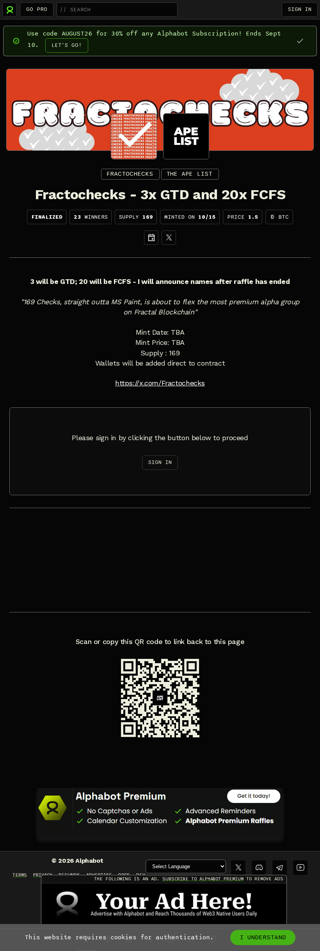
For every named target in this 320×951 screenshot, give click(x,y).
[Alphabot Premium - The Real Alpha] (160, 808)
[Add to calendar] (151, 237)
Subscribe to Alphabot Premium (203, 878)
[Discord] (259, 867)
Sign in (299, 9)
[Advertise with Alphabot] (163, 904)
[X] (169, 237)
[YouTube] (300, 867)
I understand (263, 937)
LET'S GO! (67, 45)
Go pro (36, 9)
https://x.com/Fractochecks (160, 383)
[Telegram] (279, 867)
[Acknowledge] (300, 41)
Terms (19, 875)
